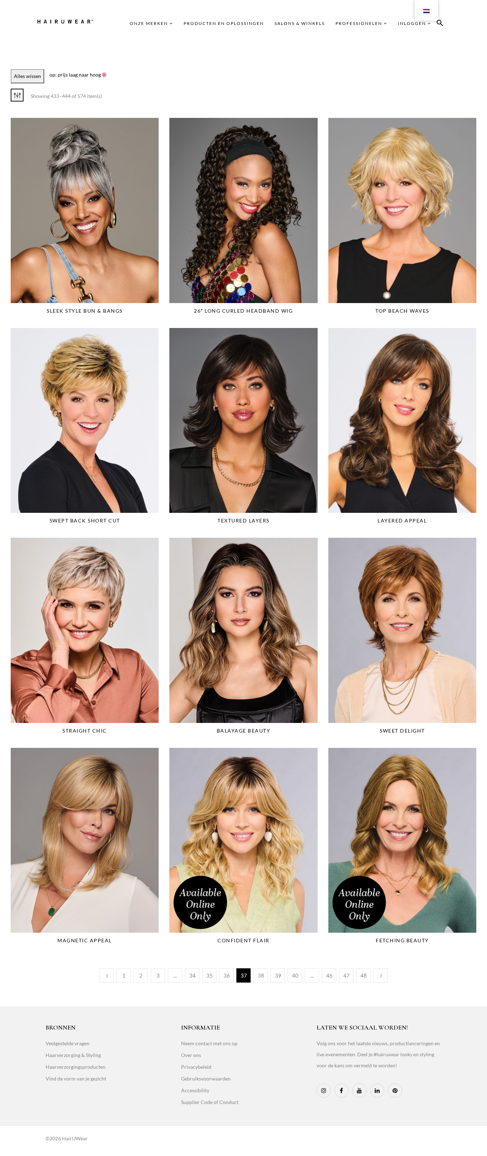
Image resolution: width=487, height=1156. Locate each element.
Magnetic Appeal (84, 940)
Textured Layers (243, 520)
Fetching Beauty (402, 940)
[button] (440, 24)
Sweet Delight (402, 731)
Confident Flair (243, 940)
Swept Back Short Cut (85, 520)
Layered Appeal (402, 520)
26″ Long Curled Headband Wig (243, 311)
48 (363, 975)
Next (380, 975)
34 (192, 975)
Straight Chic (84, 731)
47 (346, 975)
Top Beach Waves (402, 311)
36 (227, 975)
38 (261, 975)
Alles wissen (27, 76)
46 (329, 975)
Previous (106, 975)
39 (278, 975)
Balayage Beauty (244, 731)
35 (209, 975)
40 (295, 975)
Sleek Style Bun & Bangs (85, 311)
